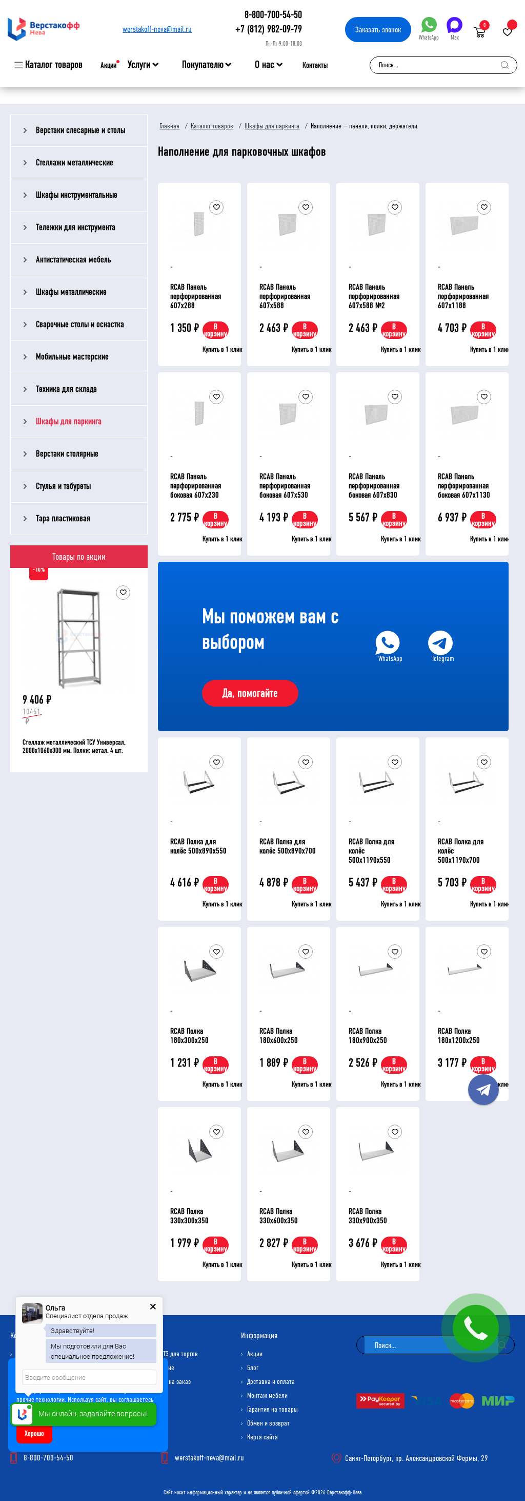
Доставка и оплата (271, 1381)
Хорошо (34, 1433)
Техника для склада (66, 389)
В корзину (215, 329)
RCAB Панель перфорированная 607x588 (284, 296)
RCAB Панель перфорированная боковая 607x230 (195, 485)
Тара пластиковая (63, 518)
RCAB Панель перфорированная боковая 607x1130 (464, 485)
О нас (264, 64)
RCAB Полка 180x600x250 (278, 1035)
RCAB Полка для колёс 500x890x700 (287, 846)
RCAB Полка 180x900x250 (368, 1035)
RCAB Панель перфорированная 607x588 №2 (374, 296)
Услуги (139, 64)
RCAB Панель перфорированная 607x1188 (463, 296)
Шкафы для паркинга (69, 421)
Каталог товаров (54, 64)
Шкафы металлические (71, 292)
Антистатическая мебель (73, 259)
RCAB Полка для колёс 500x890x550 (198, 846)
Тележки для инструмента (75, 227)
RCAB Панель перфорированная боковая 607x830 (374, 485)
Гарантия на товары (272, 1409)
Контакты (315, 65)
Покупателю (203, 64)
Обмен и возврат (268, 1423)
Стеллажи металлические (74, 162)
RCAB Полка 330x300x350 (189, 1215)
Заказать (378, 29)
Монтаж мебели (267, 1395)
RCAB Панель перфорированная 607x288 (195, 296)
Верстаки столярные (67, 453)
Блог (252, 1367)
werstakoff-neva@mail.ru (157, 29)
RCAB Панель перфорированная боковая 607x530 (284, 485)
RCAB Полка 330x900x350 (368, 1215)
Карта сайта (262, 1437)
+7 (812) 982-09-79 (268, 29)
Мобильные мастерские (72, 356)
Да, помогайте (250, 693)
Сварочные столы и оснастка (80, 324)
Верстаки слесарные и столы (80, 130)
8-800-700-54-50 (273, 14)
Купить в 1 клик (223, 349)
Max (455, 37)
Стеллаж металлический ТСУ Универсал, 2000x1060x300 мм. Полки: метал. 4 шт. (74, 746)
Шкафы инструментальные (76, 194)
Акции (108, 65)
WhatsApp (429, 37)
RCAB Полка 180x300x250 (189, 1035)
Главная (169, 126)
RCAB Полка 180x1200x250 (459, 1035)
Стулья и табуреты (63, 486)
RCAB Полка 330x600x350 (278, 1215)
